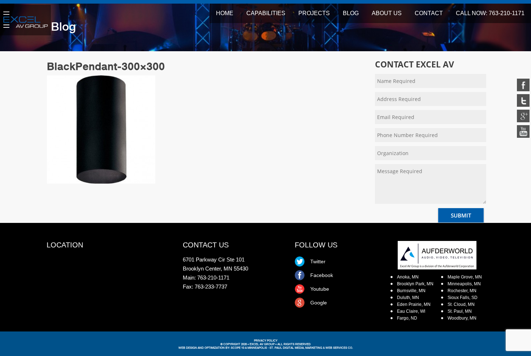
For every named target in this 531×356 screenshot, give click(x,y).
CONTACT (429, 13)
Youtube (319, 289)
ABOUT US (387, 13)
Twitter (317, 261)
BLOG (351, 13)
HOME (224, 13)
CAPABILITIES (265, 13)
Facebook (321, 275)
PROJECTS (314, 13)
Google (318, 303)
